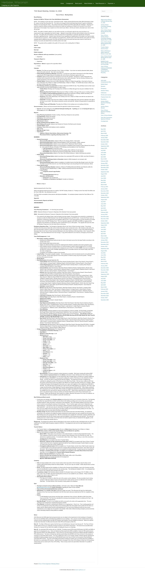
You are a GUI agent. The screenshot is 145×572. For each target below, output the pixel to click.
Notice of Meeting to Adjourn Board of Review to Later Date (106, 52)
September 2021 (105, 248)
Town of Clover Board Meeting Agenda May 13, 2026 (106, 43)
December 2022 (105, 216)
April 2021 (103, 259)
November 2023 (105, 193)
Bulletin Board (104, 84)
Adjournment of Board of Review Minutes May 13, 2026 (106, 21)
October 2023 (104, 195)
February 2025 (104, 161)
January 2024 (104, 188)
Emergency (103, 88)
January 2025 (104, 163)
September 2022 (105, 223)
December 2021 (105, 242)
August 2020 (104, 276)
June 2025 (103, 152)
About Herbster (88, 3)
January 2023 (104, 214)
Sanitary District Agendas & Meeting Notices (105, 103)
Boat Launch (78, 3)
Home (62, 3)
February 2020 (104, 289)
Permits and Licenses (106, 94)
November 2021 (105, 244)
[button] (93, 3)
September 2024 (105, 171)
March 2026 (104, 133)
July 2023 (103, 201)
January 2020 (104, 291)
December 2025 (105, 139)
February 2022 (104, 238)
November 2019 (105, 295)
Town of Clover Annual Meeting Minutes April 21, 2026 (106, 57)
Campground (69, 3)
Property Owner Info (106, 97)
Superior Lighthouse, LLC (80, 569)
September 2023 (105, 197)
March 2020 (104, 287)
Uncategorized (104, 121)
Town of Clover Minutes (106, 115)
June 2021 (103, 255)
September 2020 (105, 274)
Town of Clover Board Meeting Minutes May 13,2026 (106, 31)
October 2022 (104, 220)
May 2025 (103, 154)
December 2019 (105, 293)
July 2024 (103, 176)
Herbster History (105, 90)
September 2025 (105, 146)
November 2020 (105, 270)
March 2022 (104, 235)
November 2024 (105, 167)
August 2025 (104, 148)
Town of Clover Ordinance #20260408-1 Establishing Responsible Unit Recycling (106, 69)
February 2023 (104, 212)
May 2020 (103, 282)
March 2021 (104, 261)
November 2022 (105, 218)
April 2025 (103, 156)
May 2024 (103, 180)
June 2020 (103, 280)
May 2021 (103, 257)
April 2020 (103, 284)
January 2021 (104, 265)
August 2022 (104, 225)
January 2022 (104, 240)
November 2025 (105, 142)
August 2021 (104, 250)
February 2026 (104, 135)
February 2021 (104, 263)
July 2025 (103, 150)
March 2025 (104, 159)
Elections (103, 86)
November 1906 (105, 299)
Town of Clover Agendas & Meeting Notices (49, 563)
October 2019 (104, 297)
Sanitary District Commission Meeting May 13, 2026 (106, 26)
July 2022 (103, 227)
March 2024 (104, 184)
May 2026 (103, 129)
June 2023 (103, 203)
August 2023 (104, 199)
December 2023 (105, 191)
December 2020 (105, 267)
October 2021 (104, 246)
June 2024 (103, 178)
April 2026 (103, 131)
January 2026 (104, 137)
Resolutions (103, 99)
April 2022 (103, 233)
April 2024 (103, 182)
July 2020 (103, 278)
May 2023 (103, 205)
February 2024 (104, 186)
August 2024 (104, 173)
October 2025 (104, 144)
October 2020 (104, 272)
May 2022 (103, 231)
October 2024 (104, 169)
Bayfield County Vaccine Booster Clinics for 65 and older (106, 63)
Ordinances (103, 92)
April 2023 (103, 208)
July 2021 (103, 252)
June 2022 (103, 229)
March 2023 (104, 210)
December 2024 (105, 165)
